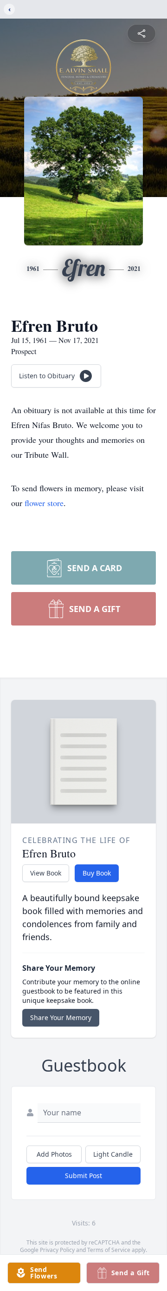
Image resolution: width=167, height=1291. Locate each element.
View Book (45, 873)
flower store (44, 502)
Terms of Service (108, 1250)
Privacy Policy (57, 1250)
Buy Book (97, 873)
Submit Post (83, 1175)
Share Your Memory (60, 1017)
